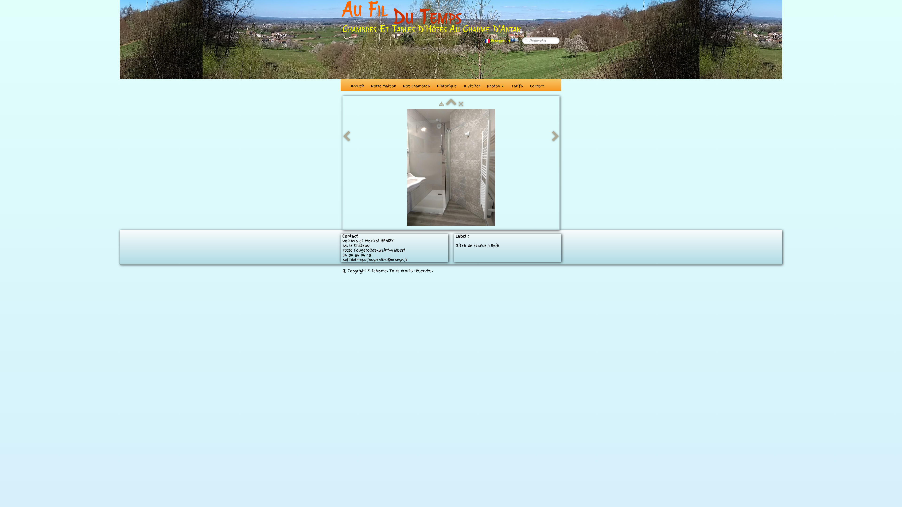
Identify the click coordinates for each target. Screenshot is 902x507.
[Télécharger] (441, 104)
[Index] (451, 104)
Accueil (357, 86)
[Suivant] (556, 136)
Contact (537, 86)
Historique (447, 86)
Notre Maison (383, 86)
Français (501, 40)
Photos (495, 86)
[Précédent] (346, 136)
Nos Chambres (416, 86)
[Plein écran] (461, 104)
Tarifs (517, 86)
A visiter (472, 86)
